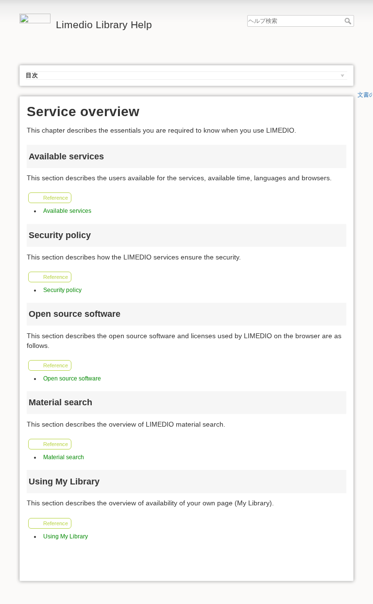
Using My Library (65, 536)
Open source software (72, 378)
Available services (67, 210)
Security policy (62, 290)
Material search (63, 457)
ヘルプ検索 (349, 20)
